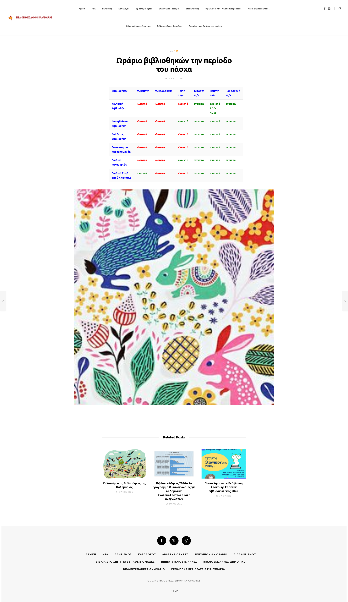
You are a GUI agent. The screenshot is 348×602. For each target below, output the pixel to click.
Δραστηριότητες (144, 9)
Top (175, 591)
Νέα (94, 9)
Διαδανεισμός (192, 9)
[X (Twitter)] (174, 540)
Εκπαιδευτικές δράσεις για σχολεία (205, 26)
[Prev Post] (3, 301)
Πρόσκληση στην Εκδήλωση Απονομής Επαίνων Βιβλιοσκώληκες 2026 (224, 487)
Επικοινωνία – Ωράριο (169, 9)
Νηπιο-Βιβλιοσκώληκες (259, 9)
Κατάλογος (124, 9)
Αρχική (82, 9)
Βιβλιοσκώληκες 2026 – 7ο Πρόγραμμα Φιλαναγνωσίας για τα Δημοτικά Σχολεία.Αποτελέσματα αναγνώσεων (174, 491)
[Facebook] (161, 540)
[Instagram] (186, 540)
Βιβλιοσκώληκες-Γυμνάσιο (169, 26)
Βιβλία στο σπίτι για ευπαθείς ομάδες (223, 9)
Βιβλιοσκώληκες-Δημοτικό (138, 26)
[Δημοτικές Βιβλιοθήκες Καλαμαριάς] (30, 18)
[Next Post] (345, 301)
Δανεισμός (107, 9)
